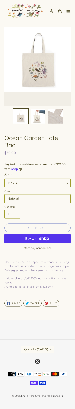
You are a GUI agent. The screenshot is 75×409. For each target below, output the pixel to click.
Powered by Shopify (52, 395)
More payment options (37, 247)
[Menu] (68, 11)
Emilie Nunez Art (30, 395)
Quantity (9, 206)
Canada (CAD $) (36, 349)
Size (8, 174)
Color (7, 191)
